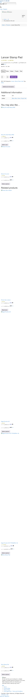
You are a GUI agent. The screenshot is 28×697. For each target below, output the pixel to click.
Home (5, 687)
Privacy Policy (7, 688)
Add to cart (13, 77)
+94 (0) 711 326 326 (4, 0)
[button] (4, 696)
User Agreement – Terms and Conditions (13, 691)
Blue (16, 98)
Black (13, 98)
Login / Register (3, 9)
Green (19, 98)
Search (1, 4)
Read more (4, 310)
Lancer (12, 81)
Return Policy (7, 690)
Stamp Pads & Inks (19, 81)
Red (25, 98)
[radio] (3, 71)
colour (3, 68)
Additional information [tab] (8, 86)
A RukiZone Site (4, 695)
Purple (22, 98)
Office (2, 82)
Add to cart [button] (5, 144)
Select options (5, 184)
